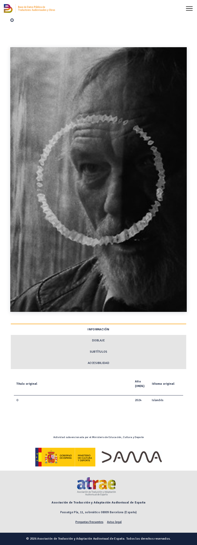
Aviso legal (114, 522)
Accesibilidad (98, 363)
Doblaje (98, 340)
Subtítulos (98, 352)
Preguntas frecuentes (89, 522)
